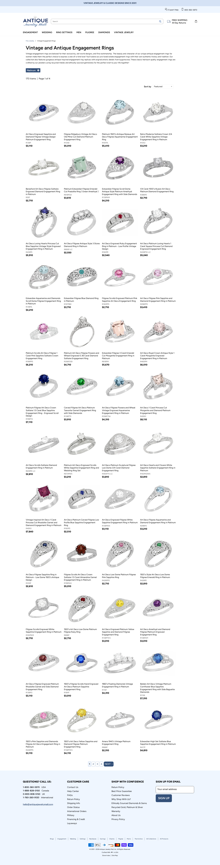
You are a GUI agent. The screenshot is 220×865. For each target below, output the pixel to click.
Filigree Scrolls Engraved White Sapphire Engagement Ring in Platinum (43, 630)
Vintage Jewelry (124, 32)
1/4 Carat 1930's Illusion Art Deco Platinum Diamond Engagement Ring (157, 190)
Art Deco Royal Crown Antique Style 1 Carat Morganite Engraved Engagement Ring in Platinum (157, 356)
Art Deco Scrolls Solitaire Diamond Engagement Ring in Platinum (41, 466)
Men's (129, 839)
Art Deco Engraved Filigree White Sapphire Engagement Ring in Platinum (120, 521)
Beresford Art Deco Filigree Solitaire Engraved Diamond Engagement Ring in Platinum (43, 192)
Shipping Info (73, 803)
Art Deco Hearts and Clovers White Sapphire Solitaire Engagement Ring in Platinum (157, 468)
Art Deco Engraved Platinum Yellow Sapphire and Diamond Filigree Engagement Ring (118, 632)
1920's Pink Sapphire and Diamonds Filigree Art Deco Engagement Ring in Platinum (43, 744)
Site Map (115, 855)
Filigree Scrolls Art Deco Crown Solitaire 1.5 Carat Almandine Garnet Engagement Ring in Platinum (80, 577)
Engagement (30, 32)
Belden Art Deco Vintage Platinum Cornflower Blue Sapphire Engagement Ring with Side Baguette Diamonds (157, 688)
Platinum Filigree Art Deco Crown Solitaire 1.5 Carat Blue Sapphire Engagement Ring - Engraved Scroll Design (42, 411)
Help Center (73, 791)
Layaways (72, 823)
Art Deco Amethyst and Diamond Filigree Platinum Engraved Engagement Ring (155, 632)
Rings (52, 839)
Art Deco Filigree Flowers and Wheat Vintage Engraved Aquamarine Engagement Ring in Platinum (118, 410)
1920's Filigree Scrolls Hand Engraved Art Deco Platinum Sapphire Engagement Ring (81, 687)
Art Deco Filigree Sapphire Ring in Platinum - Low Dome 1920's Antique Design (42, 577)
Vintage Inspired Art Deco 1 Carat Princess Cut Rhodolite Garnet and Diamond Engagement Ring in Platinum (43, 522)
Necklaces (92, 839)
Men (78, 32)
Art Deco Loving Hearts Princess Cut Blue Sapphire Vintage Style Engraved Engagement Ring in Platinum (43, 246)
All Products (164, 839)
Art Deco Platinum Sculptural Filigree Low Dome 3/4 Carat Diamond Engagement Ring (119, 468)
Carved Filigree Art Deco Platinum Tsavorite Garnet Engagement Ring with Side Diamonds (80, 410)
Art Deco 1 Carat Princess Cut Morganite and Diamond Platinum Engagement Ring (155, 410)
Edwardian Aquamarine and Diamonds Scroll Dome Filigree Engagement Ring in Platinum (43, 301)
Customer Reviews (120, 795)
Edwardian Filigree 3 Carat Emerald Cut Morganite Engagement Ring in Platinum (118, 356)
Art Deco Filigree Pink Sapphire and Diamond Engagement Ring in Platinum (158, 299)
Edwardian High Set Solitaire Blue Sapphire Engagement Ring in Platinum (158, 742)
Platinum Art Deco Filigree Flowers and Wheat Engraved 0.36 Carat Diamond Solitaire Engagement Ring (81, 356)
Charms (111, 839)
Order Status (73, 807)
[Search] (160, 21)
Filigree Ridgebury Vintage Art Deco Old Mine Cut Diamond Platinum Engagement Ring (80, 137)
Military (70, 815)
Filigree (89, 32)
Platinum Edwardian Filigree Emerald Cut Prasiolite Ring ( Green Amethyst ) (81, 190)
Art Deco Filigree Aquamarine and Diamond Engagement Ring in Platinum (158, 521)
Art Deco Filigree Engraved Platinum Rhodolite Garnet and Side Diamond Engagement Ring (42, 687)
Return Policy (73, 799)
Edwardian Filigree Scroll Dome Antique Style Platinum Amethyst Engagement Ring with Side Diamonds (119, 192)
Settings (82, 839)
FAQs (70, 795)
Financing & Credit (76, 819)
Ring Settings (64, 32)
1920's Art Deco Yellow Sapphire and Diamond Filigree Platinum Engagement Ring (80, 744)
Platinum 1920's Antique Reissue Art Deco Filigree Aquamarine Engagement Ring (120, 137)
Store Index (106, 855)
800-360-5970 (190, 10)
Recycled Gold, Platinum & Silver (127, 807)
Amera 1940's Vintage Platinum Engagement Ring (116, 742)
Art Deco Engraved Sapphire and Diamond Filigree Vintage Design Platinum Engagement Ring (41, 137)
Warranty (115, 811)
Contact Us (72, 787)
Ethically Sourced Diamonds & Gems (129, 803)
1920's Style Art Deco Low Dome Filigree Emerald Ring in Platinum (155, 576)
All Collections (151, 839)
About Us (116, 815)
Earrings (103, 839)
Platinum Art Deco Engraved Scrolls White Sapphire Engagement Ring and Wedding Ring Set (81, 468)
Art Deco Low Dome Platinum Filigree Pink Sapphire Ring (119, 576)
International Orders (76, 811)
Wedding (47, 32)
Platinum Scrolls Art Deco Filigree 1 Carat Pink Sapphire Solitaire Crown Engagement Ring (42, 356)
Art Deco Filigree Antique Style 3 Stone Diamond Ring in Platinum (82, 245)
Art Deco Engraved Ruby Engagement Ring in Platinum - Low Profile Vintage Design (119, 246)
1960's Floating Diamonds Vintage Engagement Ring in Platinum (117, 685)
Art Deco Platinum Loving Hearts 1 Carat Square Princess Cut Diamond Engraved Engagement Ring (156, 246)
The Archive (139, 839)
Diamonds (104, 32)
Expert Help (173, 10)
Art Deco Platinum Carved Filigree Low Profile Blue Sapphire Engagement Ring (81, 522)
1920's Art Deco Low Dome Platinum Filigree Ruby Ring (80, 630)
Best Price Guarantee (121, 791)
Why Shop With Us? (121, 799)
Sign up (163, 798)
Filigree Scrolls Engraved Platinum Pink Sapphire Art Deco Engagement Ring (119, 299)
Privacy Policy (118, 819)
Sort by (147, 86)
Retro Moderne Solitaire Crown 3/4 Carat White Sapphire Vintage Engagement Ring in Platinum (156, 137)
